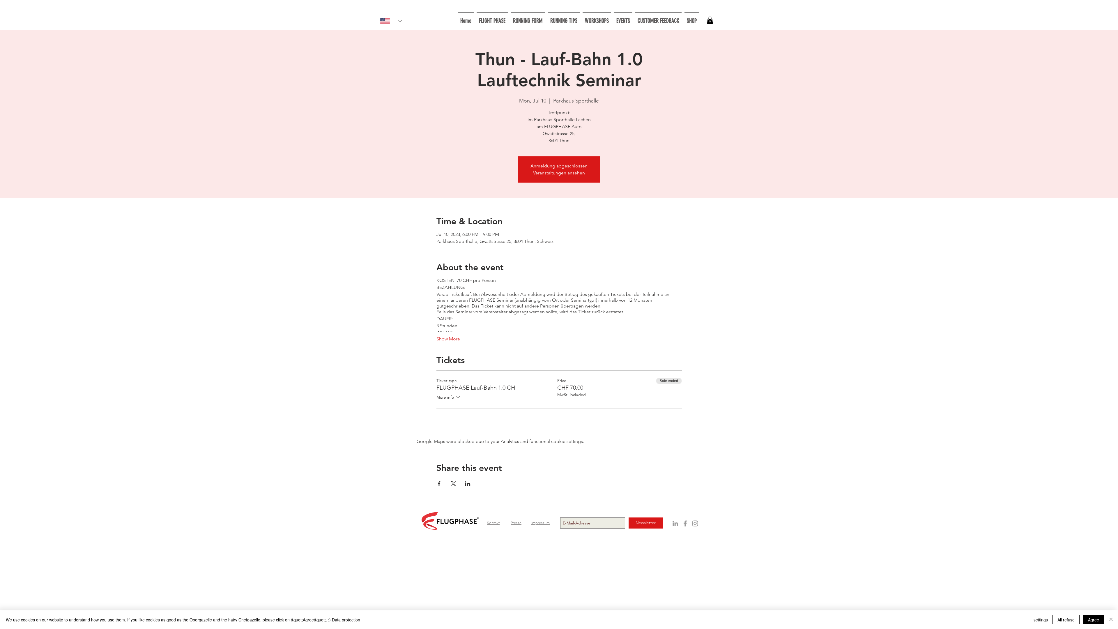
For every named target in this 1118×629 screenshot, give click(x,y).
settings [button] (1041, 620)
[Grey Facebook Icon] (685, 523)
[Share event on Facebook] (439, 483)
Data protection (346, 620)
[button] (597, 18)
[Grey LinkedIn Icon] (675, 523)
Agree (1093, 620)
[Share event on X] (453, 483)
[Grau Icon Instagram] (695, 523)
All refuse (1066, 620)
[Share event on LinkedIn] (467, 483)
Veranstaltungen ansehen (559, 173)
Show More (448, 339)
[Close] (1111, 619)
